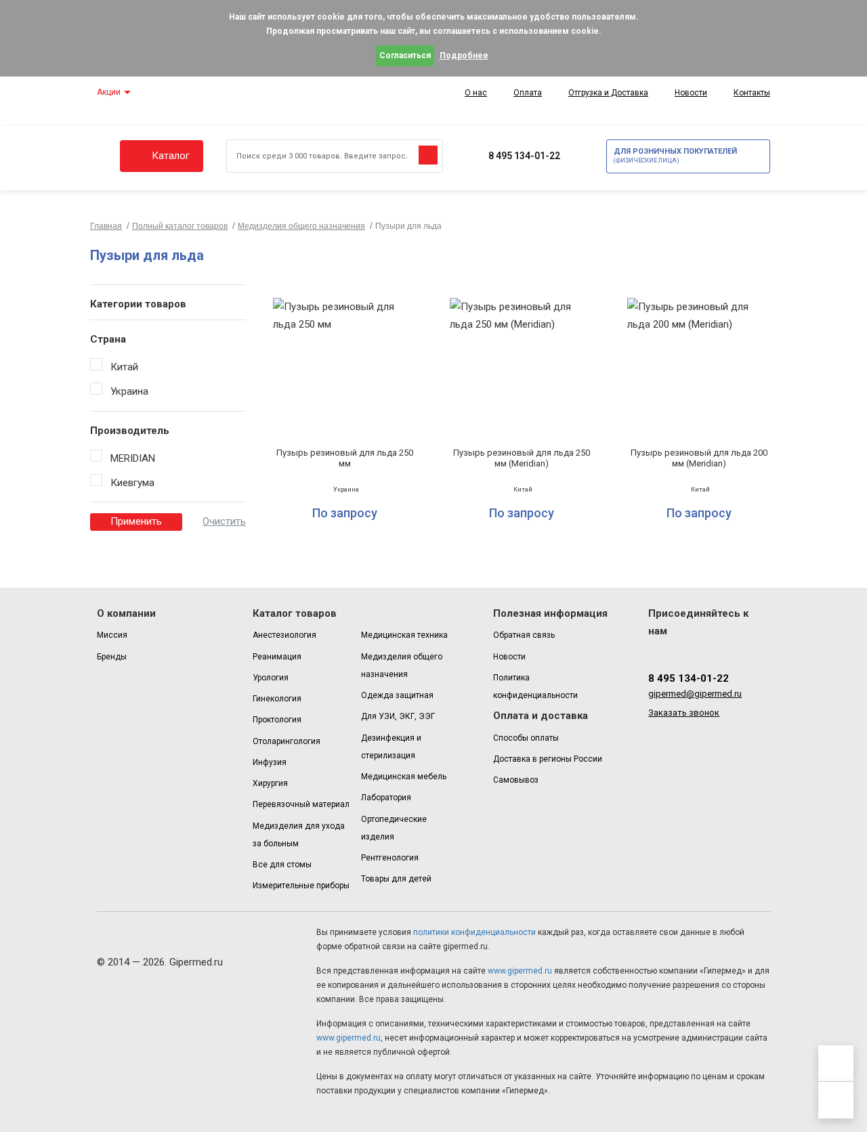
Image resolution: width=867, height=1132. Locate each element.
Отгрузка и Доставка (608, 92)
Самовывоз (515, 780)
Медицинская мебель (403, 776)
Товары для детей (396, 879)
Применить (136, 521)
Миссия (112, 635)
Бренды (112, 656)
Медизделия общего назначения (301, 226)
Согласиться (405, 55)
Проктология (277, 719)
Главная (106, 226)
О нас (476, 92)
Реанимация (277, 656)
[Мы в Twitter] (718, 651)
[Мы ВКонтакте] (681, 651)
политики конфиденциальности (473, 932)
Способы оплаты (526, 738)
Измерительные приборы (301, 885)
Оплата (527, 92)
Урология (271, 677)
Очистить (224, 521)
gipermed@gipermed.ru (695, 694)
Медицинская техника (404, 635)
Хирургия (270, 783)
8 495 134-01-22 (524, 155)
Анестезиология (284, 635)
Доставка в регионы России (547, 759)
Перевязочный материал (301, 804)
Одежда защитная (397, 695)
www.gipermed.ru (519, 971)
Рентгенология (390, 858)
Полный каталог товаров (180, 226)
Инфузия (270, 762)
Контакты (752, 92)
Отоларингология (286, 741)
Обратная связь (524, 635)
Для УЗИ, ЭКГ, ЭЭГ (398, 716)
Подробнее (464, 55)
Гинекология (277, 698)
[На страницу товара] (344, 409)
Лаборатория (386, 797)
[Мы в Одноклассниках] (700, 651)
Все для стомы (282, 864)
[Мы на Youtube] (737, 651)
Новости (691, 92)
